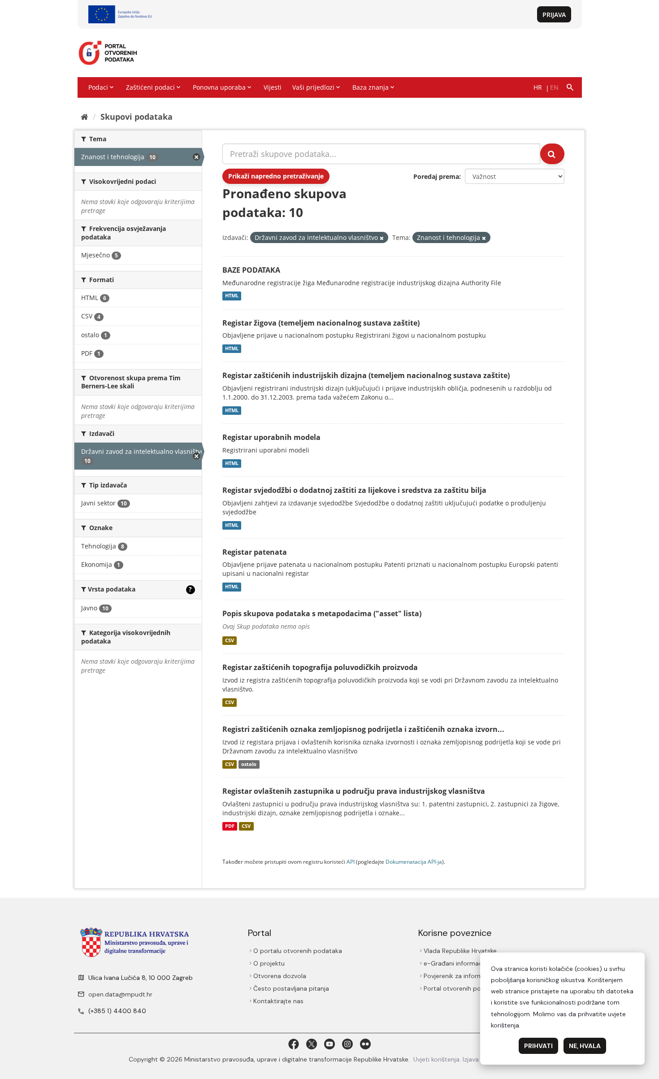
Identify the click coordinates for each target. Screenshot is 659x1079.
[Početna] (84, 116)
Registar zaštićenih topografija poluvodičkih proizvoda (320, 667)
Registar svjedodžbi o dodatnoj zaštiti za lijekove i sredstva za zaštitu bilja (354, 490)
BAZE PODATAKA (251, 270)
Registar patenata (254, 552)
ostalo (248, 764)
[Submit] (552, 154)
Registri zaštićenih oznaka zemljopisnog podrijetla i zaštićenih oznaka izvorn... (363, 729)
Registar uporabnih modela (271, 437)
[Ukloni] (382, 238)
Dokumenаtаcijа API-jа (414, 861)
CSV (229, 640)
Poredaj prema (436, 176)
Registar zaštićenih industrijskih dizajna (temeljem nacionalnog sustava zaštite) (366, 375)
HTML (231, 296)
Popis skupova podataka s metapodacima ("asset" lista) (321, 613)
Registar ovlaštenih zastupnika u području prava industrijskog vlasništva (353, 791)
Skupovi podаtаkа (136, 116)
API (351, 861)
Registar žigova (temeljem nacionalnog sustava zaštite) (321, 323)
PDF (229, 826)
